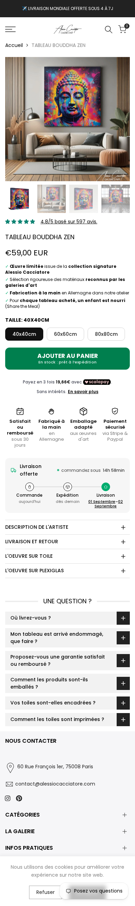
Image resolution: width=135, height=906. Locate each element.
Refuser (45, 892)
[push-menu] (10, 29)
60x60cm (65, 334)
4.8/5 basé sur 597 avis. (68, 221)
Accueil (14, 45)
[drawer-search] (108, 29)
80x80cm (106, 334)
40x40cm (24, 334)
